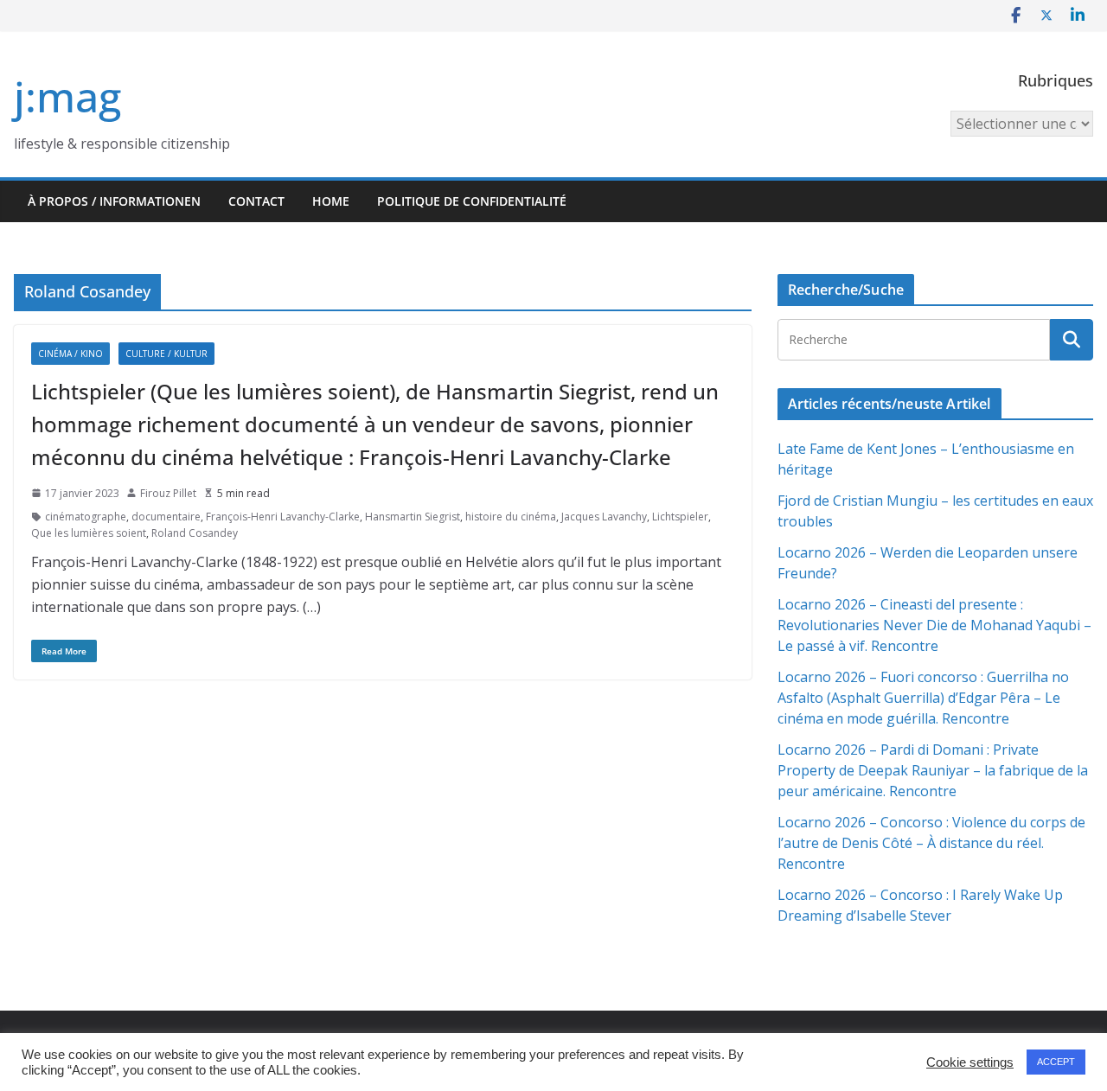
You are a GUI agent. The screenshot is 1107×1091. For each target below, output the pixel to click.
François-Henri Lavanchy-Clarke (283, 516)
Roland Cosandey (194, 533)
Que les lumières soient (88, 533)
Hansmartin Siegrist (412, 516)
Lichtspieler (680, 516)
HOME (330, 201)
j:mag (67, 96)
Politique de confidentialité (471, 201)
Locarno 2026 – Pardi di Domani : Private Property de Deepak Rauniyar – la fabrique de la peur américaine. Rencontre (932, 770)
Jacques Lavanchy (604, 516)
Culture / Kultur (166, 354)
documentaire (166, 516)
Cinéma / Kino (70, 354)
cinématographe (85, 516)
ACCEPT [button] (1056, 1061)
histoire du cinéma (510, 516)
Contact (256, 201)
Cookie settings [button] (970, 1062)
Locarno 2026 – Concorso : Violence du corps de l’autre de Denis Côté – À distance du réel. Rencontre (931, 843)
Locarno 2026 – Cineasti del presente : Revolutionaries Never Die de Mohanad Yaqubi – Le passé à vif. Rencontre (934, 625)
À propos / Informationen (114, 201)
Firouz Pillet (168, 493)
